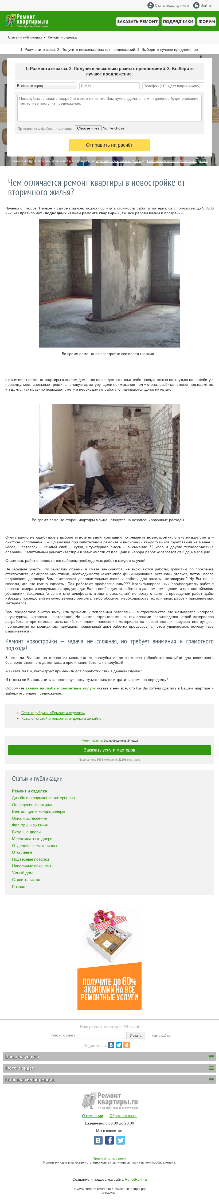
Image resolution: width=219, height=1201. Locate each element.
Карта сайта (160, 1035)
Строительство (26, 879)
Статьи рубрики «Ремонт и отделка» (53, 713)
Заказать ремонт (137, 21)
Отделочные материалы (34, 845)
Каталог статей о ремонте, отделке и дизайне (61, 718)
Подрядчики (178, 21)
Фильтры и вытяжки (30, 825)
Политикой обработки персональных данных (177, 161)
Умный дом (22, 873)
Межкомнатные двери (32, 838)
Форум (207, 21)
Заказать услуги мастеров (109, 750)
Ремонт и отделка (62, 37)
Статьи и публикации (25, 37)
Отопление (22, 852)
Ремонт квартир (92, 740)
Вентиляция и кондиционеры (38, 811)
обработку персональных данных (119, 161)
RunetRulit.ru (136, 1179)
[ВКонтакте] (111, 1045)
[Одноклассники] (126, 1045)
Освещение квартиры (32, 804)
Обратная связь (123, 1116)
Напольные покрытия (32, 866)
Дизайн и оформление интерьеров (43, 797)
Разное (18, 886)
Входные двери (26, 832)
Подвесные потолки (30, 859)
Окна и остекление (29, 818)
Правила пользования (110, 1158)
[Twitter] (119, 1045)
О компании (92, 1116)
